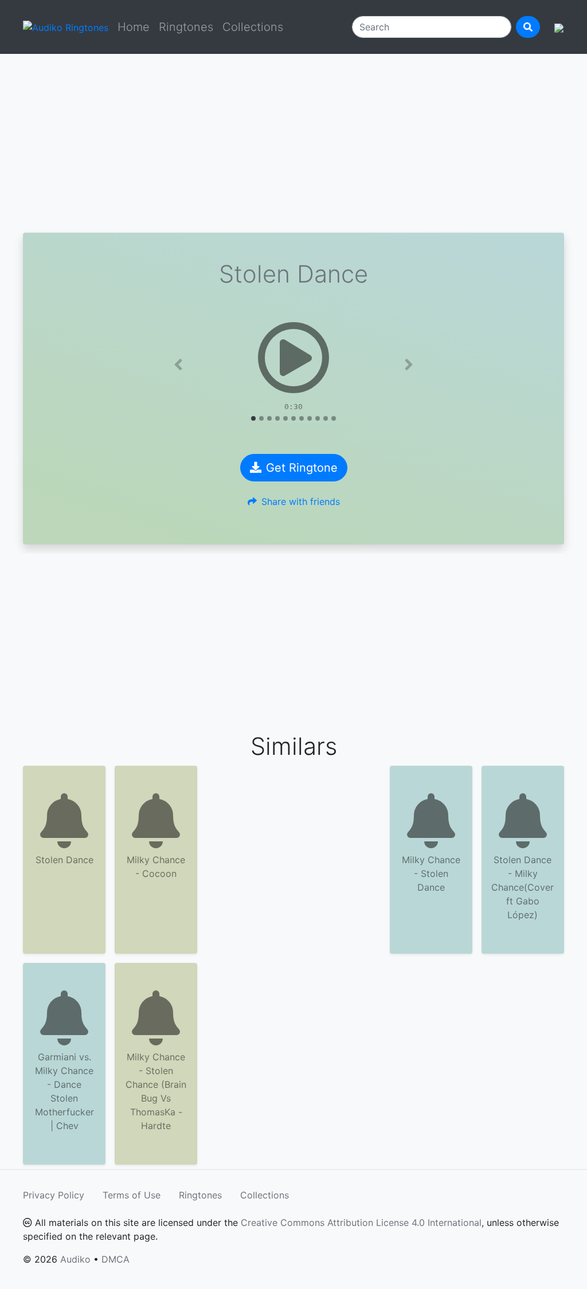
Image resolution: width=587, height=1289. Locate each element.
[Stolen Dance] (293, 357)
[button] (178, 364)
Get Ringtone (302, 468)
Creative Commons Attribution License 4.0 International (361, 1222)
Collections (252, 27)
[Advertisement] (293, 143)
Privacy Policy (53, 1195)
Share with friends (300, 501)
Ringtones (186, 27)
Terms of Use (132, 1195)
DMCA (115, 1259)
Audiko (75, 1259)
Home (134, 27)
